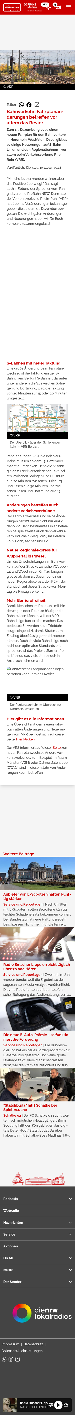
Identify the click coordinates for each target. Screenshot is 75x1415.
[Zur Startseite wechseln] (12, 7)
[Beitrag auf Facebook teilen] (28, 104)
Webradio (11, 1211)
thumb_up (65, 1405)
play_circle (58, 1405)
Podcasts (10, 1199)
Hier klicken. (25, 739)
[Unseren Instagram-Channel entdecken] (17, 1359)
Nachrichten (13, 1223)
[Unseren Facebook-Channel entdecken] (10, 1359)
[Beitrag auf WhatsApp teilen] (21, 104)
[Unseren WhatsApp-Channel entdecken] (4, 1359)
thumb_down (50, 1405)
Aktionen (10, 1246)
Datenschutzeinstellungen (22, 1351)
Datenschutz (33, 1344)
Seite (57, 748)
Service (9, 1234)
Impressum (10, 1344)
